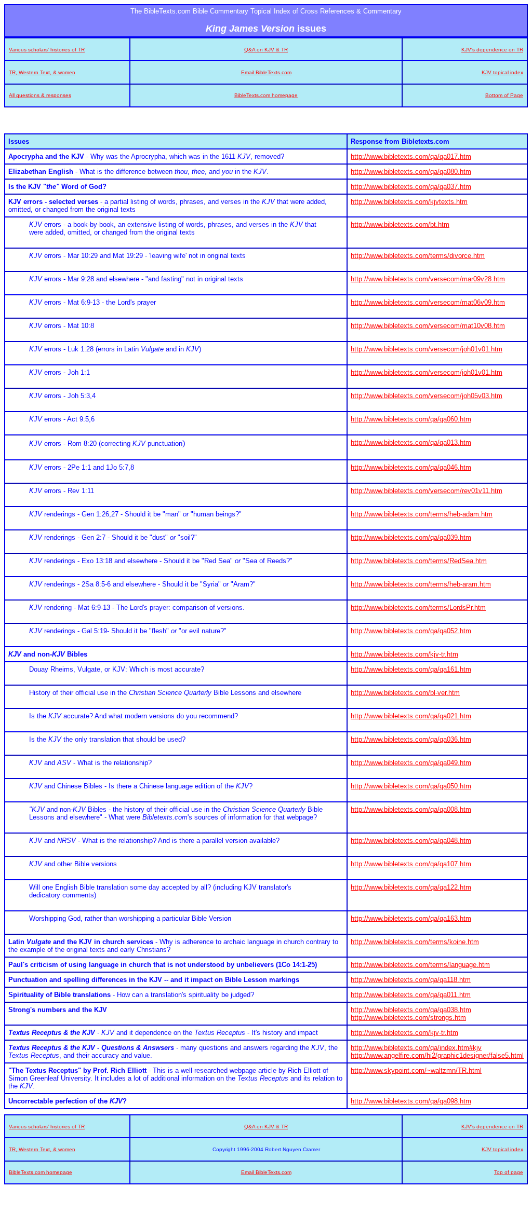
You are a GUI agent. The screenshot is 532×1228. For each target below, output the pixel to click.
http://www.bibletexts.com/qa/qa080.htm (411, 171)
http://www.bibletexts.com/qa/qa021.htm (411, 716)
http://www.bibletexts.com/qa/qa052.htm (411, 631)
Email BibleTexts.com (266, 72)
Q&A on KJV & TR (266, 49)
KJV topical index (502, 72)
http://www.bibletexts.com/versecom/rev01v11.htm (426, 491)
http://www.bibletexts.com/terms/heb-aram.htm (421, 584)
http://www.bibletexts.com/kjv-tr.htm (404, 654)
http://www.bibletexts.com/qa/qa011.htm (411, 995)
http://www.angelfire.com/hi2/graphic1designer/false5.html (437, 1055)
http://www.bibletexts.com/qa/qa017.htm (411, 156)
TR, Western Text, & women (42, 72)
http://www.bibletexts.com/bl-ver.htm (405, 693)
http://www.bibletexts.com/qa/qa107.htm (411, 864)
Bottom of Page (504, 95)
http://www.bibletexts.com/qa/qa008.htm (411, 809)
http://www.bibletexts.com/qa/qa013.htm (411, 442)
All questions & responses (40, 95)
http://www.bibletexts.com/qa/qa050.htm (411, 786)
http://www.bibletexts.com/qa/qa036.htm (411, 739)
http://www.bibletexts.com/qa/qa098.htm (411, 1101)
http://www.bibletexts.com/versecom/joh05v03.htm (426, 396)
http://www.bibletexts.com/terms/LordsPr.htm (418, 607)
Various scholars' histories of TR (47, 49)
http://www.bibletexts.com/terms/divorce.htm (418, 256)
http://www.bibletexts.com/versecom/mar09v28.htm (428, 279)
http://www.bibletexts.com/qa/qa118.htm (411, 980)
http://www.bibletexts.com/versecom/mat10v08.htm (428, 326)
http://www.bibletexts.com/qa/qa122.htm (411, 887)
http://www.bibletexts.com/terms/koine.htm (415, 942)
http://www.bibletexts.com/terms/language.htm (420, 964)
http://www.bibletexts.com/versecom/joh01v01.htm (426, 349)
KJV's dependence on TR (492, 49)
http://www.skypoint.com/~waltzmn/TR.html (416, 1070)
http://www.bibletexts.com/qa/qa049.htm (411, 763)
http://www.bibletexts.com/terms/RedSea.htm (419, 561)
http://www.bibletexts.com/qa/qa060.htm (411, 419)
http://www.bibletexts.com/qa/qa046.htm (411, 467)
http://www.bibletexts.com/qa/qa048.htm (411, 840)
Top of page (508, 1172)
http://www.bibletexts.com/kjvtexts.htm (409, 202)
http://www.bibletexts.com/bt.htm (400, 224)
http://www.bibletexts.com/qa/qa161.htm (411, 669)
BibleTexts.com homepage (266, 95)
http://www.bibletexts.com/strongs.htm (408, 1017)
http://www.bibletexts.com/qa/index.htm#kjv (416, 1048)
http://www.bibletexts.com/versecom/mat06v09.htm (428, 302)
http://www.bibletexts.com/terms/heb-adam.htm (422, 514)
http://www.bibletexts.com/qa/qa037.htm (411, 186)
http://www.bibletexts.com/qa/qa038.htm (411, 1010)
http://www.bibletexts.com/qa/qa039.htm (411, 537)
